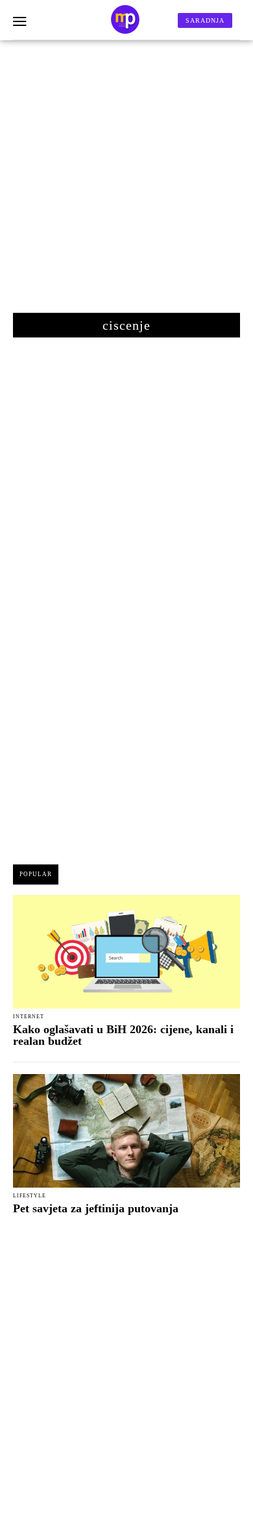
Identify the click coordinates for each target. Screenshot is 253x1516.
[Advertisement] (126, 183)
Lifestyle (29, 1196)
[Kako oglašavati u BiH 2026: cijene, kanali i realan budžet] (126, 952)
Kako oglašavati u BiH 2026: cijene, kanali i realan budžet (123, 1035)
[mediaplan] (20, 22)
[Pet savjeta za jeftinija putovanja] (126, 1131)
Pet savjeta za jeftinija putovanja (95, 1208)
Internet (28, 1017)
